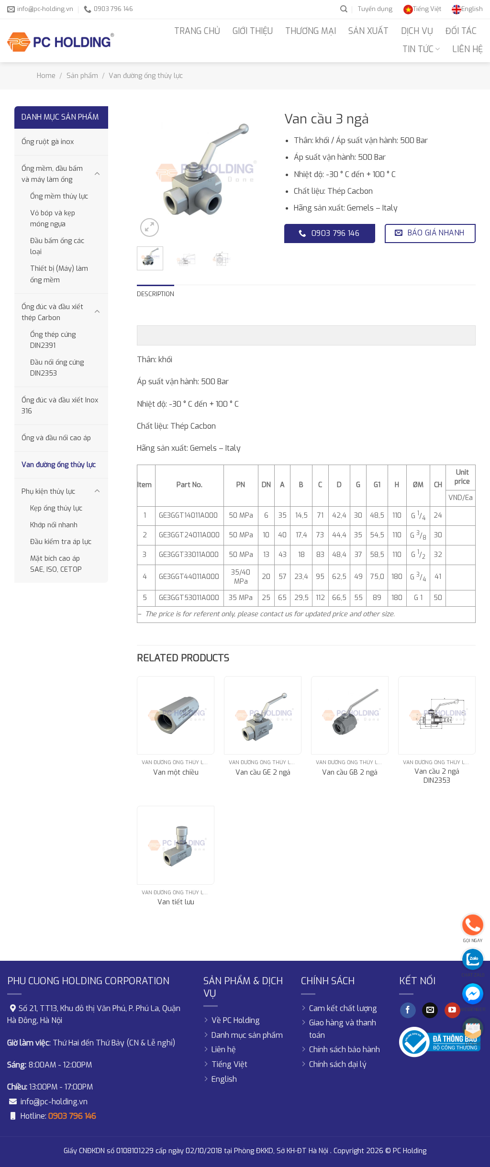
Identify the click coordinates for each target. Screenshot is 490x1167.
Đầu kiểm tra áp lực (60, 541)
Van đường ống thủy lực (146, 75)
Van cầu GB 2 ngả (350, 772)
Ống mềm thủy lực (59, 196)
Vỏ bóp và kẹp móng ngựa (52, 219)
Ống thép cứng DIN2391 (53, 340)
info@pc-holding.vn (54, 1102)
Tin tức (418, 49)
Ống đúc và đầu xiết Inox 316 (60, 406)
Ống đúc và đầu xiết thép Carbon (52, 312)
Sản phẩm (82, 75)
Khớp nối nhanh (54, 525)
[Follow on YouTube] (452, 1010)
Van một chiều (176, 772)
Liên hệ (467, 49)
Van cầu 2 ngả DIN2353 (436, 776)
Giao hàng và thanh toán (342, 1029)
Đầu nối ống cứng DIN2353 (57, 368)
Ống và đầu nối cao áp (56, 438)
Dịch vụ (417, 31)
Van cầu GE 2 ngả (262, 772)
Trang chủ (197, 31)
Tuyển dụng (375, 9)
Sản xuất (368, 31)
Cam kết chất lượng (343, 1008)
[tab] (155, 294)
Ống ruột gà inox (48, 141)
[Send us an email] (430, 1010)
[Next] (255, 172)
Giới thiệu (253, 31)
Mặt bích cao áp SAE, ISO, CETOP (56, 564)
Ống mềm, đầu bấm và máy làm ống (52, 174)
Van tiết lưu (175, 902)
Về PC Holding (236, 1020)
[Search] (343, 9)
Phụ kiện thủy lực (48, 491)
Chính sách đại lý (338, 1064)
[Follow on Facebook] (408, 1010)
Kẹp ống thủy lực (56, 508)
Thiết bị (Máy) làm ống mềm (59, 274)
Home (46, 75)
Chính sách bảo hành (344, 1050)
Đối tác (461, 31)
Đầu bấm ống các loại (57, 246)
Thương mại (310, 31)
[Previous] (151, 172)
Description (155, 294)
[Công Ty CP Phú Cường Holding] (60, 40)
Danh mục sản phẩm (247, 1035)
